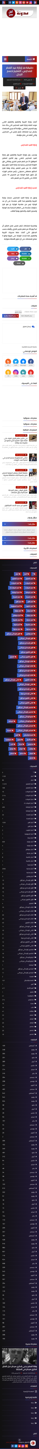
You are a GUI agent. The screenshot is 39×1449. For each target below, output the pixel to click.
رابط (32, 1403)
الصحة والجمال (28, 735)
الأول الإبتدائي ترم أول (13, 633)
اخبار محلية (16, 629)
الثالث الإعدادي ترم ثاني (26, 675)
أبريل (18, 1061)
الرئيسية (29, 59)
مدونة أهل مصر (11, 1442)
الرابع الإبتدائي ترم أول (26, 716)
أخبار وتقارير (29, 633)
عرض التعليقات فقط (26, 316)
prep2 (12, 748)
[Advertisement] (19, 39)
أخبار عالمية (17, 620)
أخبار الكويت (29, 606)
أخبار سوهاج (17, 615)
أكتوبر (18, 1085)
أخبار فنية (17, 624)
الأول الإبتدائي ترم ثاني (26, 638)
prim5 (12, 753)
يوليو (18, 1049)
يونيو (18, 1053)
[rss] (16, 2)
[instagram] (30, 2)
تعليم (19, 739)
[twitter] (13, 2)
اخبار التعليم (16, 578)
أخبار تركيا (30, 610)
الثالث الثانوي (29, 679)
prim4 (22, 753)
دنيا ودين (30, 744)
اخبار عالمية (29, 624)
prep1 (21, 748)
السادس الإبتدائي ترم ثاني (25, 730)
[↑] (19, 1440)
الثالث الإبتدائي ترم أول (26, 661)
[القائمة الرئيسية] (5, 59)
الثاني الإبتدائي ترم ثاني (26, 684)
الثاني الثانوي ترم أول (26, 698)
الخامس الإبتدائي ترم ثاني (25, 712)
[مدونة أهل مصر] (19, 12)
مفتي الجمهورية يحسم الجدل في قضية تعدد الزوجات (15, 459)
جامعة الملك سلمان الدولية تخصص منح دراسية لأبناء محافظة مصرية (14, 474)
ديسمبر (18, 1077)
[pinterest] (27, 2)
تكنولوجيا (9, 739)
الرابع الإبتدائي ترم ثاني (26, 721)
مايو (18, 1057)
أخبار (25, 574)
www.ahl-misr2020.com (29, 1373)
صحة (20, 744)
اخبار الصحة (16, 597)
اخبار (17, 574)
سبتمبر (18, 1089)
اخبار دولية (30, 615)
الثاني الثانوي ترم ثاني (26, 702)
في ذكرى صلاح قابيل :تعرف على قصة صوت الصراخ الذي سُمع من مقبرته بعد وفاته (15, 440)
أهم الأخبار (30, 739)
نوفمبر (18, 1081)
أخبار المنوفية (15, 606)
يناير (18, 1073)
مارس (18, 1065)
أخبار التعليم (16, 84)
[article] (19, 275)
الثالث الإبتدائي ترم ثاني (26, 666)
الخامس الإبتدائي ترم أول (25, 707)
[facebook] (9, 2)
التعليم (12, 656)
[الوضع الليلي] (33, 1443)
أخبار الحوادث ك (14, 587)
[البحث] (3, 2)
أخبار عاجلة (30, 620)
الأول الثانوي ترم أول (27, 652)
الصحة (9, 730)
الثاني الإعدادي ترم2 (27, 693)
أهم (17, 735)
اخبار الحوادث (29, 587)
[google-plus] (23, 2)
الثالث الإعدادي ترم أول (26, 670)
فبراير (18, 1069)
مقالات (31, 748)
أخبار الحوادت (29, 583)
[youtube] (19, 1446)
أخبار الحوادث (15, 583)
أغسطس (18, 1045)
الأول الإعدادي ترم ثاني (26, 647)
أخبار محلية (29, 629)
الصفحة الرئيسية (28, 84)
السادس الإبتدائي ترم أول (25, 725)
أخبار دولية (18, 610)
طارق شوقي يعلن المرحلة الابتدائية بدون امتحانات (17, 491)
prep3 (31, 753)
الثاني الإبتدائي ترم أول (12, 679)
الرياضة (11, 721)
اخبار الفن (19, 601)
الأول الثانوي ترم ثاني (26, 656)
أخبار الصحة (29, 597)
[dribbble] (20, 2)
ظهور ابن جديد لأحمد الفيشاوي (16, 505)
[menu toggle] (35, 2)
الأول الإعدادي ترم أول (26, 643)
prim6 (31, 758)
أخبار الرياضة (29, 592)
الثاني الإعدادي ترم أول (26, 689)
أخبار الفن (30, 601)
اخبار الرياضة (16, 592)
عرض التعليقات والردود (10, 316)
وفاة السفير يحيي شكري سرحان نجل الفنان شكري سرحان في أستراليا (19, 1368)
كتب (12, 744)
